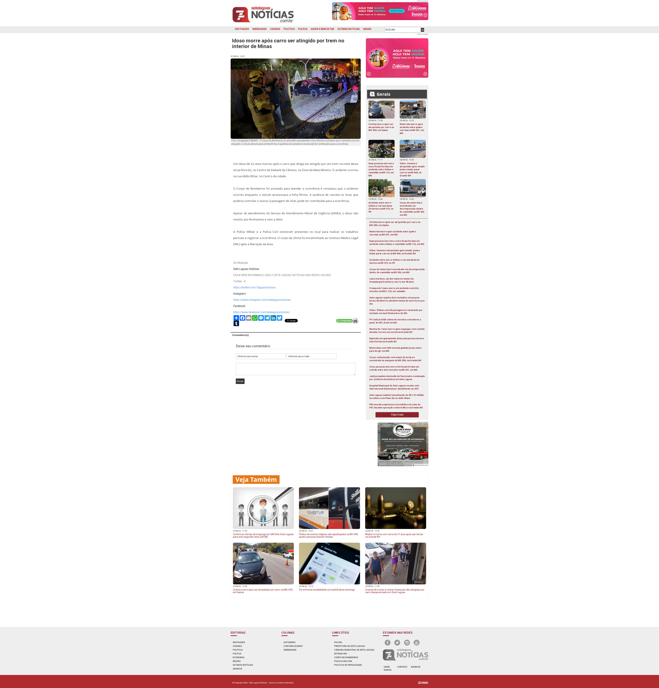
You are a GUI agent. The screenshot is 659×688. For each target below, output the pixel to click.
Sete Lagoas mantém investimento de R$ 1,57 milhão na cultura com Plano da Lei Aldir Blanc (396, 396)
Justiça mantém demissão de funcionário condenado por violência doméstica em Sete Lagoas (397, 378)
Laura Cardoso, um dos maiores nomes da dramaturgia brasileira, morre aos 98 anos (391, 280)
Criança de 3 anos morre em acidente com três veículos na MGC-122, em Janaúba (394, 290)
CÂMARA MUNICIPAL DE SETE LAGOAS (354, 650)
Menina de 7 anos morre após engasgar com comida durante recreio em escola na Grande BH (396, 330)
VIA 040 (338, 642)
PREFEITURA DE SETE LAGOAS (349, 646)
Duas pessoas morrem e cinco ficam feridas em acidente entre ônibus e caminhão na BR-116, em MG (396, 242)
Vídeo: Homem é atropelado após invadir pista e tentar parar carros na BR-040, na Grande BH (394, 252)
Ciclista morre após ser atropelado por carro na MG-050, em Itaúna (394, 223)
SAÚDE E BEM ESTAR (322, 29)
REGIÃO (237, 661)
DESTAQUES (242, 29)
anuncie (415, 667)
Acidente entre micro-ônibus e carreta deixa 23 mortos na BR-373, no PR (394, 261)
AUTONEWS (289, 642)
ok (422, 29)
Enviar (240, 381)
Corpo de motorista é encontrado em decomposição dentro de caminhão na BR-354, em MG (397, 271)
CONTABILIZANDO (293, 646)
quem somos (387, 668)
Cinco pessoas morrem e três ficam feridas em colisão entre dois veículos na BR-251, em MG (394, 368)
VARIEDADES (259, 29)
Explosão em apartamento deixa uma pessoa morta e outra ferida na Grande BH (396, 340)
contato (402, 667)
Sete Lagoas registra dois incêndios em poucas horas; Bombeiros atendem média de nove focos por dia (397, 300)
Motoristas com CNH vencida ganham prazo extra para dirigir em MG (395, 349)
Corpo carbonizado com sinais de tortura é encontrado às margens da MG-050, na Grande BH (395, 359)
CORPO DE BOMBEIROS (346, 657)
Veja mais (397, 414)
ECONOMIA (238, 657)
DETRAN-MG (340, 653)
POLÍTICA (289, 29)
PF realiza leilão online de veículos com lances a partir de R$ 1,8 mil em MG (395, 321)
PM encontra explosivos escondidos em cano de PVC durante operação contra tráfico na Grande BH (396, 406)
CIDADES (275, 29)
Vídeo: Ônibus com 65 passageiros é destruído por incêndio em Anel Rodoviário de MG (396, 311)
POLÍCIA (302, 29)
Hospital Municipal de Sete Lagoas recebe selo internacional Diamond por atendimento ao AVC (394, 387)
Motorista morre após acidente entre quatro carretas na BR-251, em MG (392, 233)
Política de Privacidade (348, 665)
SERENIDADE (290, 650)
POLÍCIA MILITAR (343, 661)
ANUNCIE (237, 668)
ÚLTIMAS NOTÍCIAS (348, 29)
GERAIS (367, 29)
